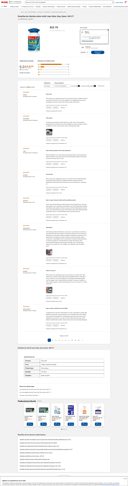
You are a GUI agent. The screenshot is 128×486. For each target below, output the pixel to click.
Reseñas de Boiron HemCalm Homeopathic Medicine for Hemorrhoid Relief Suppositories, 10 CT (46, 449)
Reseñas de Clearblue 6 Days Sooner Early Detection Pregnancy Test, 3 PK (40, 466)
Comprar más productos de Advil (29, 395)
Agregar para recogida (97, 52)
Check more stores (87, 41)
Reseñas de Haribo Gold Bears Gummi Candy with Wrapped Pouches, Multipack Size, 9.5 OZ (45, 439)
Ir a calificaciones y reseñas (25, 19)
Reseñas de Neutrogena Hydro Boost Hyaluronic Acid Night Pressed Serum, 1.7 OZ (42, 469)
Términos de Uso (115, 484)
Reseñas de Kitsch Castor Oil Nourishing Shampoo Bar (35, 459)
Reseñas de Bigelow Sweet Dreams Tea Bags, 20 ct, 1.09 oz (36, 452)
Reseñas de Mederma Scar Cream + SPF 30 (32, 456)
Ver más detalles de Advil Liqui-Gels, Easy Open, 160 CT (35, 392)
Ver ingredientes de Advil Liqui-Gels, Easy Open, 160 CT (35, 389)
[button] (78, 86)
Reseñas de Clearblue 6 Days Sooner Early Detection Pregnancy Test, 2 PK (40, 462)
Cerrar (125, 478)
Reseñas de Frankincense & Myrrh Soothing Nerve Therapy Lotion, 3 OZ (39, 446)
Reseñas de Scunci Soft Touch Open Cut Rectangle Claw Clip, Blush (38, 442)
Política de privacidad (106, 484)
